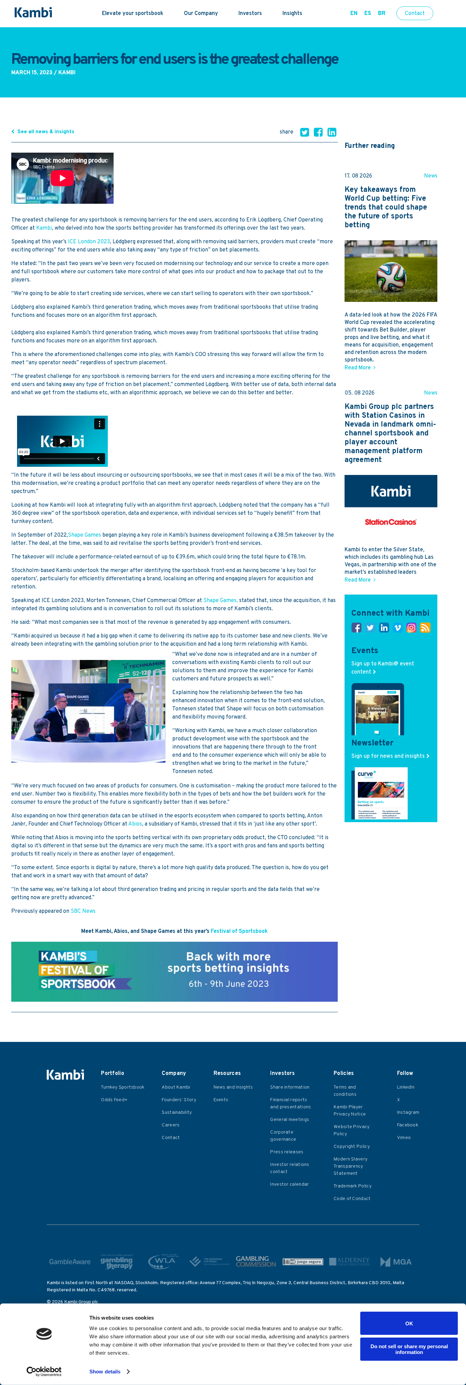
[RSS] (425, 628)
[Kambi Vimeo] (398, 628)
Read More (358, 368)
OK (409, 1323)
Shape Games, (220, 600)
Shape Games (84, 535)
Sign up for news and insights (388, 756)
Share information (289, 1087)
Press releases (286, 1152)
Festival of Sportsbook (239, 931)
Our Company (201, 13)
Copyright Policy (352, 1147)
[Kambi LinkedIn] (384, 628)
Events (221, 1100)
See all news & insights (45, 132)
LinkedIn (405, 1087)
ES (367, 13)
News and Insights (233, 1087)
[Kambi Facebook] (356, 628)
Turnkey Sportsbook (122, 1087)
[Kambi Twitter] (370, 628)
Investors (250, 13)
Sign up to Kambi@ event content (382, 668)
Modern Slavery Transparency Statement (350, 1166)
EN (354, 13)
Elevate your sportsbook (132, 13)
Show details (104, 1371)
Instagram (408, 1112)
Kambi (44, 228)
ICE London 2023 (89, 241)
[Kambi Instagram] (411, 628)
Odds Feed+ (114, 1100)
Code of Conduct (352, 1199)
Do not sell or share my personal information (409, 1349)
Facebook (407, 1125)
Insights (292, 13)
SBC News (84, 911)
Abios (135, 824)
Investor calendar (289, 1184)
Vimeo (404, 1138)
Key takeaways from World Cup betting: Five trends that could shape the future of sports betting (386, 208)
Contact (415, 13)
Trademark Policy (353, 1186)
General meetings (289, 1120)
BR (381, 13)
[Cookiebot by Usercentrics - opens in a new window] (44, 1372)
